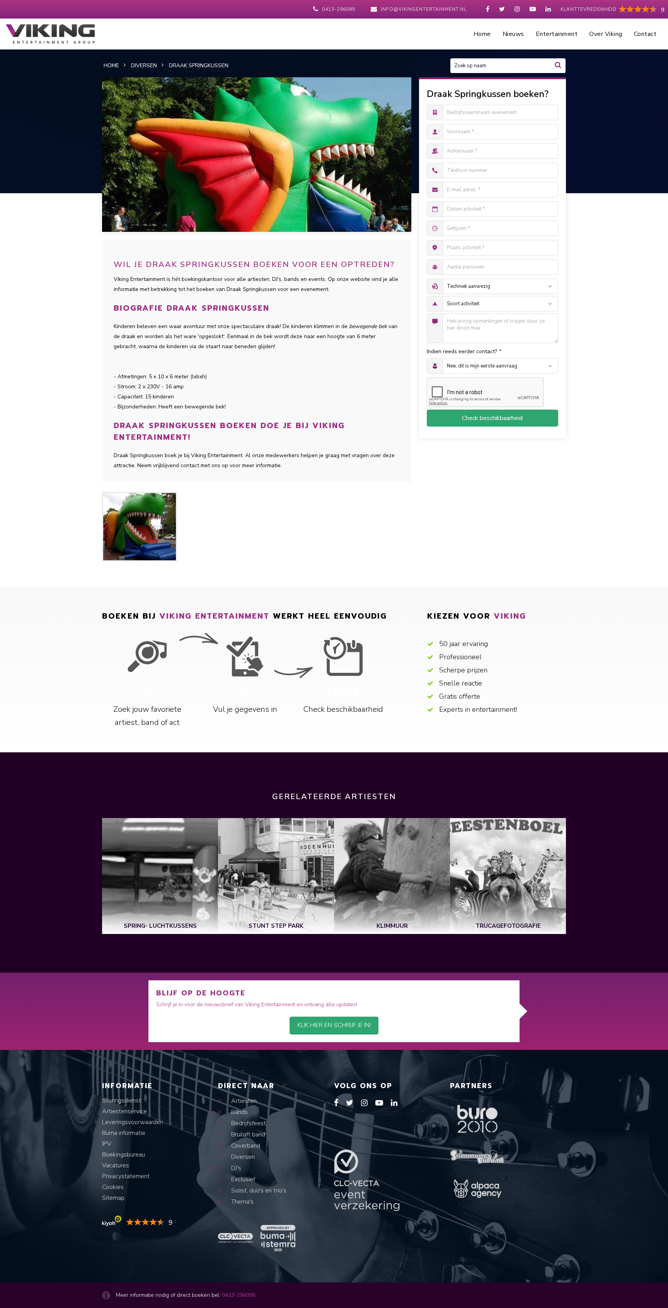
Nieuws (513, 34)
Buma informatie (123, 1133)
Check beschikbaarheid (492, 418)
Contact (645, 34)
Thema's (242, 1201)
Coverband (245, 1145)
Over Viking (605, 34)
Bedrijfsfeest (248, 1123)
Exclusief (242, 1179)
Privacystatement (126, 1176)
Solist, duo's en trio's (258, 1190)
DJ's (235, 1168)
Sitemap (113, 1198)
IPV (106, 1144)
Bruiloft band (247, 1134)
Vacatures (115, 1165)
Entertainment (557, 34)
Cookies (113, 1187)
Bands (239, 1112)
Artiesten (243, 1101)
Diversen (242, 1157)
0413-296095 (338, 9)
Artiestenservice (124, 1111)
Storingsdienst (121, 1100)
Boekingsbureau (123, 1154)
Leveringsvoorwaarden (132, 1122)
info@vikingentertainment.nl (424, 9)
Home (482, 34)
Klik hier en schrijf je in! (334, 1025)
